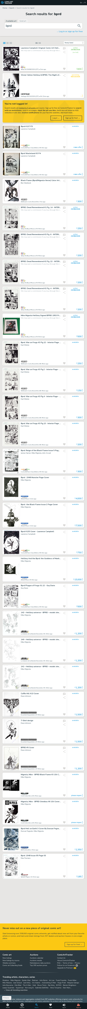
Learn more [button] (31, 998)
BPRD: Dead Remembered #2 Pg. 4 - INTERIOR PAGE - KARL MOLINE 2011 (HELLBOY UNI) (41, 288)
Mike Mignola (15, 980)
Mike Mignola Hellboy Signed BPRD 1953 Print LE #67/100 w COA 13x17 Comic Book (41, 315)
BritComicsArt (25, 850)
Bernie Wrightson (69, 985)
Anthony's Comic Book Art (29, 202)
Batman (35, 980)
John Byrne (43, 980)
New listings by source (11, 960)
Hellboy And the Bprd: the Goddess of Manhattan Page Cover (41, 558)
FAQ (58, 963)
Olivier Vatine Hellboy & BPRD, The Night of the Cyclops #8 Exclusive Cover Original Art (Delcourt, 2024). (41, 75)
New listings (7, 958)
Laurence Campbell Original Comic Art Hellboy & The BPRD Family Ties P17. (41, 48)
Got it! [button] (23, 1003)
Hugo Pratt (62, 983)
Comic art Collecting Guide (12, 965)
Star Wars (66, 988)
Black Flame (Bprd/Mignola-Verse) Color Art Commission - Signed (41, 180)
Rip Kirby (51, 985)
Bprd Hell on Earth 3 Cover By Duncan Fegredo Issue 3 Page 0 (41, 829)
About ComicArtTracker (66, 960)
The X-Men (27, 985)
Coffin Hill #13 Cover (30, 694)
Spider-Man (26, 980)
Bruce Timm (41, 985)
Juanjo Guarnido (8, 988)
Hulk (34, 985)
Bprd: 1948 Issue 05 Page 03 (33, 856)
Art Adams (36, 983)
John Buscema (8, 985)
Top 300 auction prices (38, 965)
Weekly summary (9, 963)
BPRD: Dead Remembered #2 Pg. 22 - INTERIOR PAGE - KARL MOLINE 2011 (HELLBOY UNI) (41, 261)
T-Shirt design (27, 721)
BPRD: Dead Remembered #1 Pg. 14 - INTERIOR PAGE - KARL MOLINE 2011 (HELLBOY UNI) (41, 207)
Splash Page (25, 877)
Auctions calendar (36, 958)
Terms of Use (68, 963)
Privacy (77, 963)
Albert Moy (24, 499)
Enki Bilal (18, 985)
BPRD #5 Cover (27, 748)
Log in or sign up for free (71, 31)
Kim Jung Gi (29, 988)
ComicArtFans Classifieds (29, 148)
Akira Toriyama (55, 988)
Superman (20, 988)
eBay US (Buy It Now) (28, 229)
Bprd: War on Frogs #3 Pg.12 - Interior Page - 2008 (41, 342)
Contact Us (61, 958)
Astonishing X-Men (49, 983)
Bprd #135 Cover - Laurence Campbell (37, 531)
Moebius (6, 980)
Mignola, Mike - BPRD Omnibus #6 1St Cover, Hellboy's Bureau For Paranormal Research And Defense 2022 (41, 802)
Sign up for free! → (72, 118)
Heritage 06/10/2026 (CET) (30, 96)
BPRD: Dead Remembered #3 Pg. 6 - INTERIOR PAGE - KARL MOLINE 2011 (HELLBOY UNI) (41, 234)
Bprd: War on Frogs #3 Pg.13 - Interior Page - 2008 (41, 423)
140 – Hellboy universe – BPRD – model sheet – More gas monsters (41, 640)
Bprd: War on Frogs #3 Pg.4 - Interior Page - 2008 (41, 396)
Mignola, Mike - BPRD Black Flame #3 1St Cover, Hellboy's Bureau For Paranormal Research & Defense (41, 775)
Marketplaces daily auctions (40, 963)
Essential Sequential (27, 715)
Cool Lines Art (25, 796)
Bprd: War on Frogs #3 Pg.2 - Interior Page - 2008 (41, 369)
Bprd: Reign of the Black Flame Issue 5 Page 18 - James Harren (41, 450)
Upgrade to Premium (65, 968)
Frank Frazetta (61, 980)
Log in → (56, 118)
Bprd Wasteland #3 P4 (31, 153)
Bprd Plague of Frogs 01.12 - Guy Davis (38, 585)
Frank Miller (72, 980)
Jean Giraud (17, 983)
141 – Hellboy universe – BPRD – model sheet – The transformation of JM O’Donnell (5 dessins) (41, 667)
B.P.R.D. (59, 985)
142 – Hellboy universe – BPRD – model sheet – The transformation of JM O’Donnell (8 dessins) (41, 613)
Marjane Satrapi (73, 983)
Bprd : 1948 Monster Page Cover (35, 477)
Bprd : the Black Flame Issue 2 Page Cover (39, 504)
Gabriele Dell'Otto (41, 988)
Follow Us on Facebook (66, 965)
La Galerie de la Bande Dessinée (31, 634)
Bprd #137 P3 (27, 126)
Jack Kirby (26, 983)
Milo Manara (7, 983)
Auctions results (36, 960)
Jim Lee (51, 980)
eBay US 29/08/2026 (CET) (30, 69)
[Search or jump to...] (79, 25)
